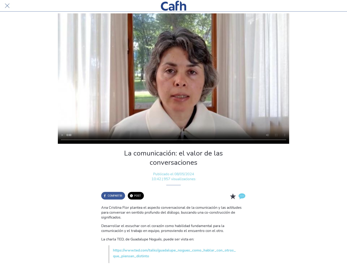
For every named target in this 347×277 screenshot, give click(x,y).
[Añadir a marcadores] (232, 196)
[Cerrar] (7, 6)
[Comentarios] (241, 196)
